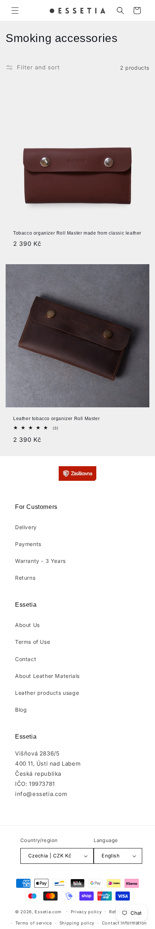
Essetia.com (48, 911)
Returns (25, 577)
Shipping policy (77, 923)
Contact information (124, 923)
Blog (21, 709)
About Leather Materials (47, 676)
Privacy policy (86, 911)
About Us (27, 625)
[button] (15, 10)
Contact (25, 659)
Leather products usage (47, 693)
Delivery (26, 527)
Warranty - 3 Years (40, 561)
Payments (28, 544)
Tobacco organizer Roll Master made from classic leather (77, 233)
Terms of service (33, 923)
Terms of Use (32, 642)
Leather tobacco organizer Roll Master (56, 418)
